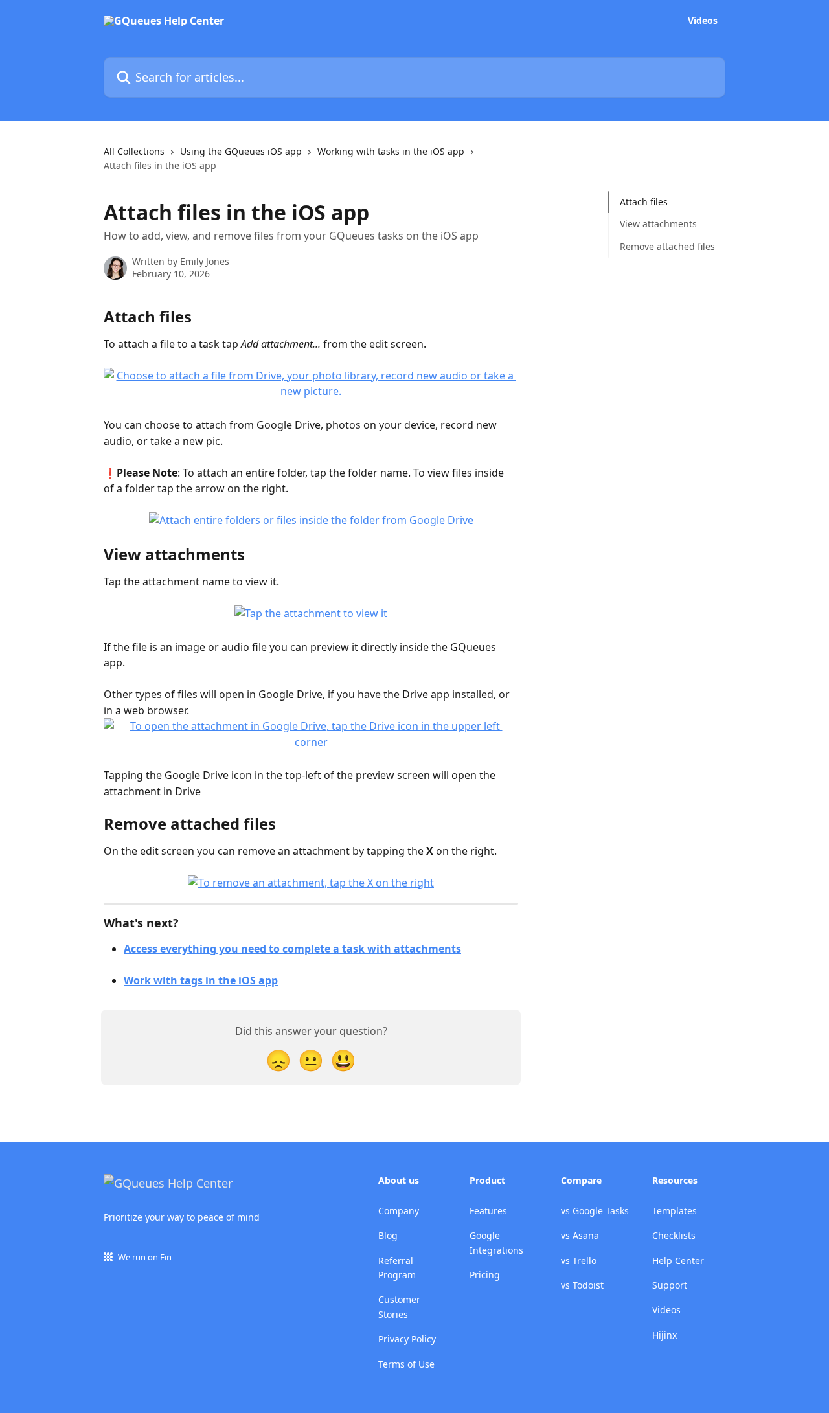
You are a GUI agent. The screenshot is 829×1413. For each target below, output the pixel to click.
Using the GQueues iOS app (241, 151)
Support (669, 1285)
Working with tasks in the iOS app (390, 151)
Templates (674, 1210)
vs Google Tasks (595, 1210)
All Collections (134, 151)
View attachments (658, 224)
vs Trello (578, 1260)
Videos (703, 20)
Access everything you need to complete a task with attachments (292, 949)
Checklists (674, 1235)
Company (398, 1210)
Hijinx (664, 1335)
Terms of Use (406, 1364)
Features (488, 1210)
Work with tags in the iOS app (201, 980)
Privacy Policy (407, 1339)
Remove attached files (667, 246)
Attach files (644, 202)
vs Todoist (582, 1285)
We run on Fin (145, 1257)
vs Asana (580, 1235)
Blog (388, 1235)
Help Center (678, 1260)
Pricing (485, 1275)
